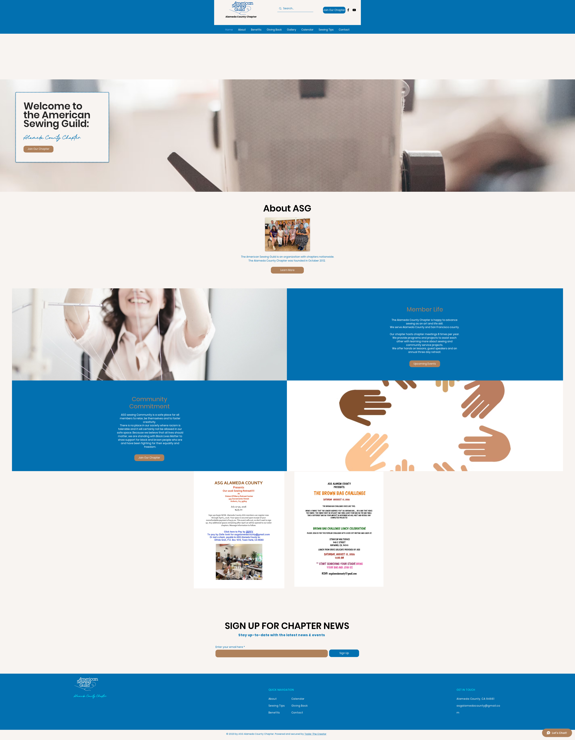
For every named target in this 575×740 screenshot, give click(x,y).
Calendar (298, 699)
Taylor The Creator (315, 734)
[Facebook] (348, 10)
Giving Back (299, 705)
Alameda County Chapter (241, 16)
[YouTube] (354, 10)
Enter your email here (229, 647)
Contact (297, 712)
